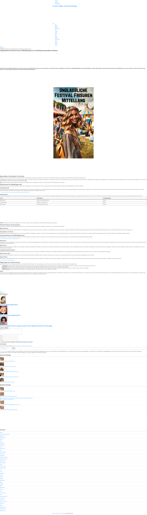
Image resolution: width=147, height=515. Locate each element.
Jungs (56, 27)
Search (13, 348)
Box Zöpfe (2, 443)
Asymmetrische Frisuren (4, 434)
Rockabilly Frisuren (3, 496)
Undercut (2, 503)
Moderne (2, 484)
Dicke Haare (2, 444)
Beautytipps (2, 437)
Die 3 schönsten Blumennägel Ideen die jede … (9, 409)
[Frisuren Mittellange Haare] (73, 299)
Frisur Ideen (2, 453)
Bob (55, 24)
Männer (56, 26)
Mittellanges (57, 28)
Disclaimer (57, 2)
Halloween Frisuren (3, 457)
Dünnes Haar (2, 448)
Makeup (1, 476)
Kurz (56, 29)
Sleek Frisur (2, 500)
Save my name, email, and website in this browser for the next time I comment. (17, 341)
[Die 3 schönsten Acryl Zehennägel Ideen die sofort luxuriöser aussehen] (2, 393)
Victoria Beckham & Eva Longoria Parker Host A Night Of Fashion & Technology (26, 326)
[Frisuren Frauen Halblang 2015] (73, 310)
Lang (56, 30)
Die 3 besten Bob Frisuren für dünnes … (7, 382)
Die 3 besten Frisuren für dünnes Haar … (8, 361)
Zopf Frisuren (2, 510)
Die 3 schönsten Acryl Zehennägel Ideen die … (9, 396)
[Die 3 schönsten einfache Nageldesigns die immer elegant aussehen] (2, 402)
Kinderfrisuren (3, 466)
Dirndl (1, 446)
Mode (1, 482)
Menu (54, 23)
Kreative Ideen (3, 468)
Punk (1, 494)
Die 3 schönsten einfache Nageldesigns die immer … (10, 404)
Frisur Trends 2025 (3, 351)
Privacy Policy (57, 4)
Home (56, 0)
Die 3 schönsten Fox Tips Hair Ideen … (7, 399)
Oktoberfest (2, 487)
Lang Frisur (2, 473)
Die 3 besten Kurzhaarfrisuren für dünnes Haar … (9, 376)
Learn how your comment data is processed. (23, 345)
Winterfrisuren (3, 508)
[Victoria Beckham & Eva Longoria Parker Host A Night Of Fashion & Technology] (73, 320)
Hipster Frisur (2, 460)
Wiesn (1, 505)
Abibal (1, 432)
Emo (1, 450)
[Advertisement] (73, 15)
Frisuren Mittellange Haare (9, 305)
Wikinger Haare (3, 507)
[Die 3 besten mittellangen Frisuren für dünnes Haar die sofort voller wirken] (2, 369)
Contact (56, 1)
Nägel (56, 34)
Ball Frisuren (2, 436)
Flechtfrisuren (2, 452)
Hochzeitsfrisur (3, 462)
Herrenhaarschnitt (3, 459)
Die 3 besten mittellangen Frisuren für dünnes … (9, 371)
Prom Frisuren (2, 492)
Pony (56, 32)
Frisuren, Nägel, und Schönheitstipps (65, 6)
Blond (1, 439)
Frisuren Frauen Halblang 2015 (10, 315)
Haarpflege (2, 455)
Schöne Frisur (2, 498)
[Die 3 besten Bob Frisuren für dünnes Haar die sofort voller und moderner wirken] (2, 379)
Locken (56, 31)
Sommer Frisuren (3, 501)
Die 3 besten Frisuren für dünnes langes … (8, 366)
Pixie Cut (1, 489)
